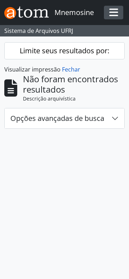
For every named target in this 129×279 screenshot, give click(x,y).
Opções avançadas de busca (57, 118)
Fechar (71, 69)
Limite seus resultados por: (64, 50)
